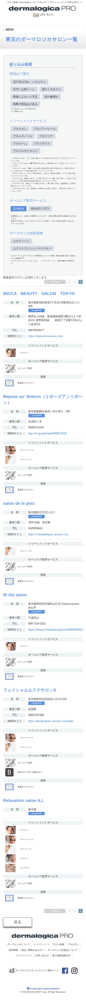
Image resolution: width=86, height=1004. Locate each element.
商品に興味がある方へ (32, 950)
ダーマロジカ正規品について (62, 950)
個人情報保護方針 (61, 955)
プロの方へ (73, 944)
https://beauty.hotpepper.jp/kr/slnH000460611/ (55, 629)
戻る (17, 922)
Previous (55, 281)
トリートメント (41, 944)
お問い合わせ (48, 14)
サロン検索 (58, 944)
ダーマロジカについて (18, 944)
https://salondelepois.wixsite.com (48, 534)
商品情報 (13, 950)
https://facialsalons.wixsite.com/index (51, 721)
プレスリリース (24, 955)
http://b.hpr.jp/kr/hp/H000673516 (47, 433)
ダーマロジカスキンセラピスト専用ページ (37, 970)
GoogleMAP (37, 310)
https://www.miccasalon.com (45, 336)
